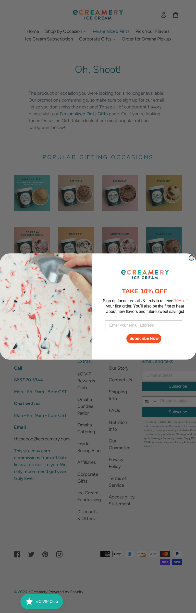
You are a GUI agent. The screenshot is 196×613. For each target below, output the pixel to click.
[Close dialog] (191, 257)
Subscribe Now (143, 338)
